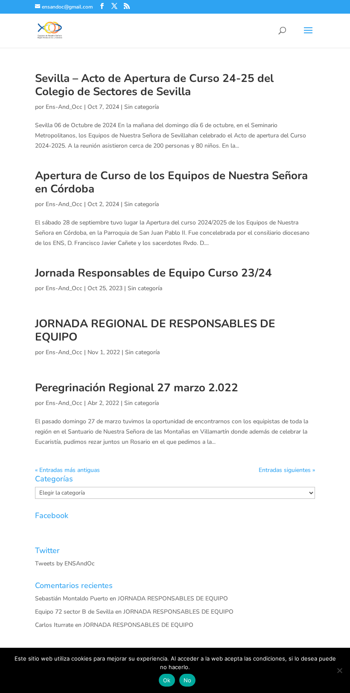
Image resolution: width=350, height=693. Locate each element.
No (188, 680)
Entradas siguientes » (287, 470)
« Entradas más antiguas (67, 470)
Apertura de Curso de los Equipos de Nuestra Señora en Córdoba (171, 182)
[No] (339, 670)
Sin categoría (141, 107)
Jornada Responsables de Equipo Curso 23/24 (153, 272)
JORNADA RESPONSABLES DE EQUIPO (173, 598)
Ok (167, 680)
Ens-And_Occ (64, 107)
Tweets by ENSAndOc (65, 563)
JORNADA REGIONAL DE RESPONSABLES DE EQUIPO (155, 330)
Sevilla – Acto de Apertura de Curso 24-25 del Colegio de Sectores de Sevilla (154, 85)
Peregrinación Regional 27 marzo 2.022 (136, 387)
